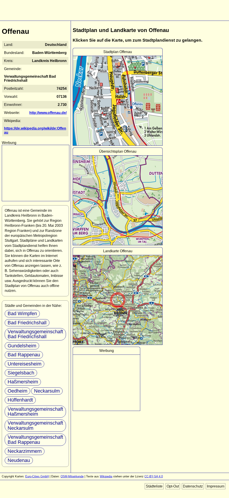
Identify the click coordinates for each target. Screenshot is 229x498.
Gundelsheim (22, 345)
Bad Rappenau (24, 354)
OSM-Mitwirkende (72, 476)
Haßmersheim (23, 382)
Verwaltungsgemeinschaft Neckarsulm (35, 425)
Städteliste (154, 486)
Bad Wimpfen (22, 313)
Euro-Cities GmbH (37, 476)
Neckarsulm (47, 391)
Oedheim (17, 391)
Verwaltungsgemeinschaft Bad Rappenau (35, 439)
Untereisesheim (24, 364)
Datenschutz (193, 486)
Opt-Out (173, 486)
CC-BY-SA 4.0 (153, 476)
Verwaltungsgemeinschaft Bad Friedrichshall (35, 334)
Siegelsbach (21, 373)
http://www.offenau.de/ (48, 113)
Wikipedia (106, 476)
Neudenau (19, 460)
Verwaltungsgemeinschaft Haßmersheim (35, 411)
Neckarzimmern (25, 451)
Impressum (215, 486)
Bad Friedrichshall (27, 322)
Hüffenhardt (20, 400)
